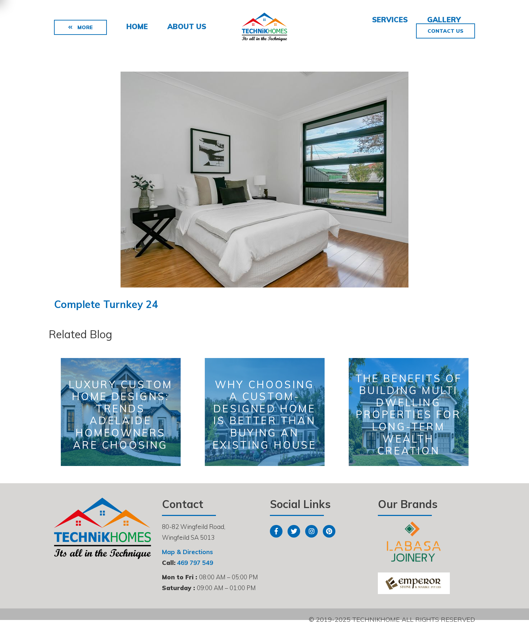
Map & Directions (187, 552)
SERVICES (390, 19)
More (84, 27)
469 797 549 (195, 562)
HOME (137, 26)
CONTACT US (446, 31)
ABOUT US (186, 26)
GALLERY (444, 19)
